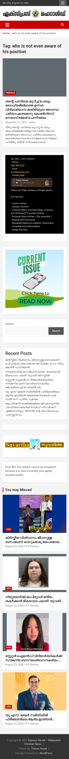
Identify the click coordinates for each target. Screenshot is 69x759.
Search (9, 323)
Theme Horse (39, 748)
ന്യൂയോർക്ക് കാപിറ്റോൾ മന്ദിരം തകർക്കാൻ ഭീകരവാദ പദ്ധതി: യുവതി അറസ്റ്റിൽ (33, 601)
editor (32, 122)
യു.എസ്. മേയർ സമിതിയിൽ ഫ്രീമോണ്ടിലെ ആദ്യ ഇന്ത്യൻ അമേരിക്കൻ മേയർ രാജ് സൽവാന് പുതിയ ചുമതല (32, 395)
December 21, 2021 (16, 122)
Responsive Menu (62, 3)
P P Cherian (32, 546)
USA (8, 529)
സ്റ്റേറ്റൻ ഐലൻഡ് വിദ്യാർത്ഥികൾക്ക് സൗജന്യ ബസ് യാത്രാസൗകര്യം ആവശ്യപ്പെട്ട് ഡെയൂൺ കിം (29, 383)
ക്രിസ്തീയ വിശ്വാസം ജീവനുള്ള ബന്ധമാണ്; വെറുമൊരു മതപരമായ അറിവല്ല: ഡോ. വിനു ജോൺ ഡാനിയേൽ (34, 363)
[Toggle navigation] (7, 25)
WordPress (45, 753)
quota (48, 470)
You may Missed (18, 490)
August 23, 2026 (14, 546)
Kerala (10, 93)
